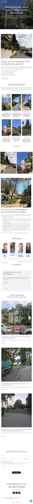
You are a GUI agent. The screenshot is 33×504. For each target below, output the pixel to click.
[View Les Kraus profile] (12, 253)
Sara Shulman (28, 255)
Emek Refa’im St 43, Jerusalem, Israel (16, 489)
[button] (1, 162)
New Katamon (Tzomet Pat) (23, 462)
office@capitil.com (16, 484)
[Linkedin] (19, 493)
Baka (28, 462)
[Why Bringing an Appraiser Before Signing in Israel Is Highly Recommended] (16, 318)
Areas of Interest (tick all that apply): (6, 461)
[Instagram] (16, 493)
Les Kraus (12, 255)
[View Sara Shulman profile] (28, 253)
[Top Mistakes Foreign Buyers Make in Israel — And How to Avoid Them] (16, 365)
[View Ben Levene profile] (4, 253)
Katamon (6, 462)
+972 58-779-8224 (16, 487)
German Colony (15, 462)
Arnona (3, 462)
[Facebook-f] (14, 493)
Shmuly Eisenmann (21, 255)
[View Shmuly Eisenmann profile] (20, 253)
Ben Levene (5, 255)
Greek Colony (10, 462)
